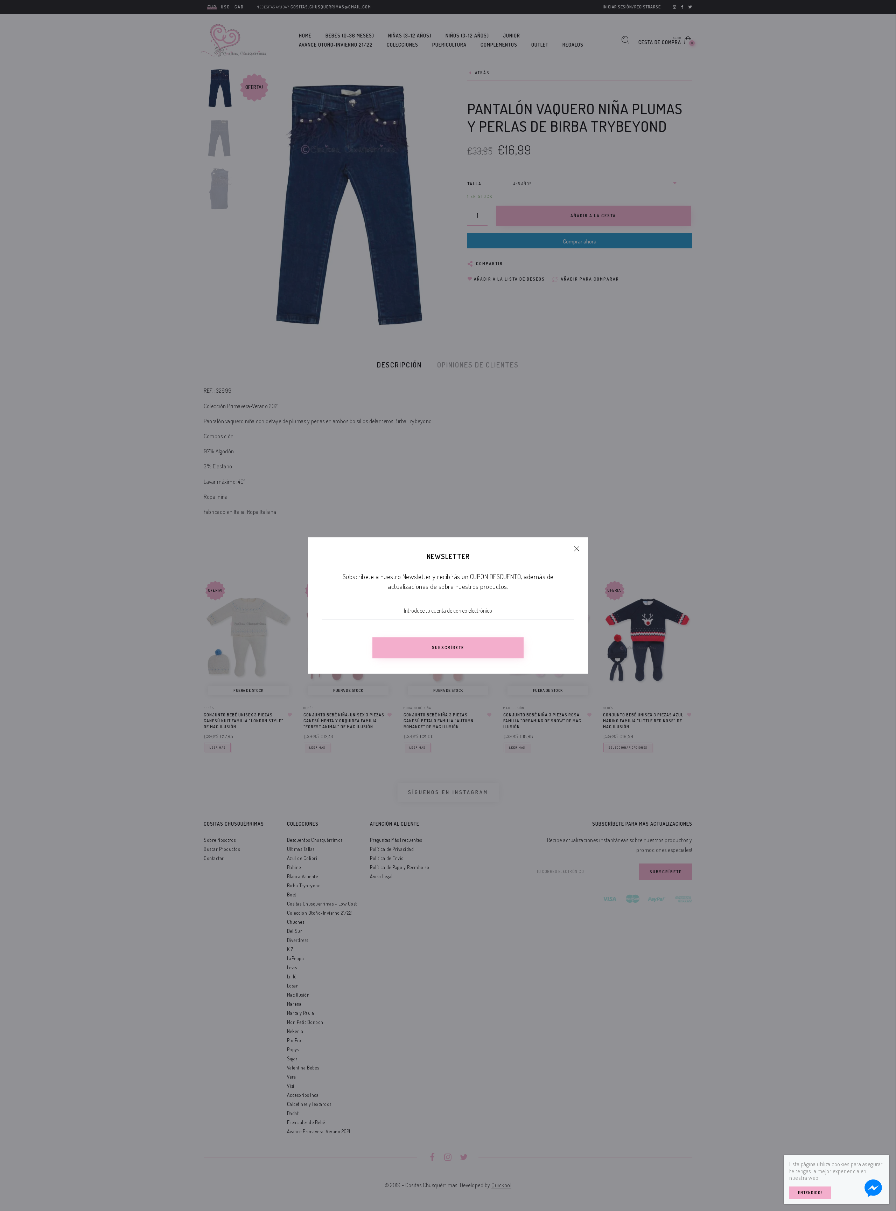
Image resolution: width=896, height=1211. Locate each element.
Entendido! (810, 1192)
